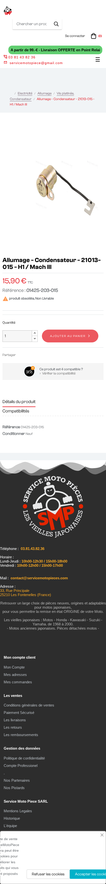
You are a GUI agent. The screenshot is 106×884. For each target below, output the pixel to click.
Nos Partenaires (17, 780)
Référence (11, 427)
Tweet (29, 355)
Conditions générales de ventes (29, 705)
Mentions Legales (18, 811)
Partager (21, 355)
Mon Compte (14, 667)
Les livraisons (15, 720)
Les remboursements (21, 735)
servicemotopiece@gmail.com (36, 63)
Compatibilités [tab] (15, 411)
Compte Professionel (20, 765)
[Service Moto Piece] (53, 537)
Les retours (13, 727)
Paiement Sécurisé (19, 712)
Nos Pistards (14, 788)
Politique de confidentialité (24, 758)
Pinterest (36, 355)
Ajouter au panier (68, 336)
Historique (12, 818)
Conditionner (13, 433)
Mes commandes (18, 682)
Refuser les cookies (48, 874)
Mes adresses (15, 674)
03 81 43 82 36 (21, 57)
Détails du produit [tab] (18, 401)
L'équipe (10, 826)
